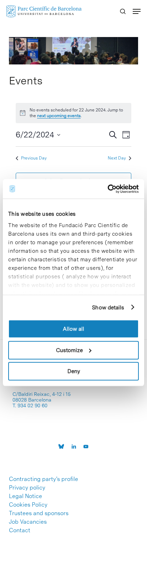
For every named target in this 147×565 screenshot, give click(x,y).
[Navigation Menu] (137, 11)
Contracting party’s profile (43, 479)
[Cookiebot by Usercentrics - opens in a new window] (107, 188)
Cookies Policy (28, 505)
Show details (108, 307)
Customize (69, 350)
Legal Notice (25, 496)
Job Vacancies (28, 522)
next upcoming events (59, 115)
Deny (73, 371)
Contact (19, 530)
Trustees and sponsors (39, 513)
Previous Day (34, 158)
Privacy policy (27, 488)
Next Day (117, 158)
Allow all (73, 329)
